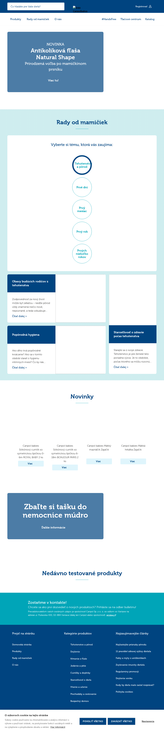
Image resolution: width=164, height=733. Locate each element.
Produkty (15, 19)
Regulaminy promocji (127, 671)
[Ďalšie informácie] (55, 524)
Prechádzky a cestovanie (83, 694)
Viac (30, 463)
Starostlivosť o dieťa (80, 680)
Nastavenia (148, 721)
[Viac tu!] (55, 77)
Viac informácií (57, 727)
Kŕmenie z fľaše (78, 658)
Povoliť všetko (93, 721)
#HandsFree (109, 19)
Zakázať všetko (121, 721)
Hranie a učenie (78, 687)
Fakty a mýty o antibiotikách (131, 658)
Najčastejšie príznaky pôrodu (131, 644)
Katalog (150, 19)
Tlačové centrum (130, 19)
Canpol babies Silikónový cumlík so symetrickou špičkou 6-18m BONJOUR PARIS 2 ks (64, 453)
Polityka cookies (124, 691)
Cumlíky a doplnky (80, 673)
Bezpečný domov (79, 701)
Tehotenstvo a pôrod (81, 644)
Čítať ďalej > (19, 316)
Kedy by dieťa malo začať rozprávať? (135, 685)
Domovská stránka (22, 644)
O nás (58, 19)
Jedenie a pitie (78, 665)
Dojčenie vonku (124, 678)
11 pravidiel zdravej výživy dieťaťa (133, 651)
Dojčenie (75, 651)
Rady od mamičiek (38, 19)
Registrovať (141, 6)
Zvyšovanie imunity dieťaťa (130, 664)
